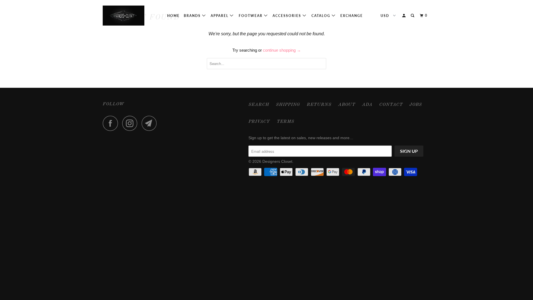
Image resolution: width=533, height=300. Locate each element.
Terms (285, 121)
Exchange (351, 16)
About (346, 104)
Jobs (415, 104)
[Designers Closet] (131, 15)
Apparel (220, 16)
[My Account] (404, 15)
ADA (367, 104)
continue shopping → (282, 50)
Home (173, 16)
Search (258, 104)
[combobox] (266, 63)
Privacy (259, 121)
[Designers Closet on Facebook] (112, 123)
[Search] (413, 15)
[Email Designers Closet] (151, 123)
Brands (193, 16)
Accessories (288, 16)
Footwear (251, 16)
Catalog (321, 16)
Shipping (288, 104)
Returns (319, 104)
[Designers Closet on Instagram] (131, 123)
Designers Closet (277, 161)
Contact (391, 104)
